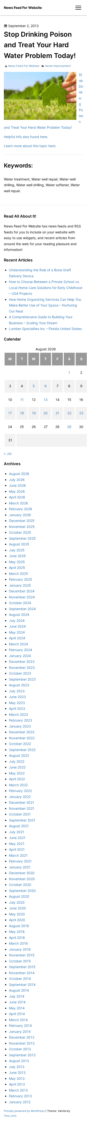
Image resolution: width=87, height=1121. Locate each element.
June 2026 (17, 485)
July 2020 (17, 902)
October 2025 (20, 532)
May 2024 (17, 632)
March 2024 (18, 644)
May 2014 (17, 1008)
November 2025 (22, 527)
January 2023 (20, 726)
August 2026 (19, 474)
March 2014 (18, 1020)
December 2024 (22, 591)
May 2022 (17, 773)
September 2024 (22, 609)
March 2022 (18, 785)
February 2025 (20, 579)
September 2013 (22, 1055)
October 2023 (20, 673)
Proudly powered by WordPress (24, 1111)
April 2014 (17, 1014)
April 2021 (17, 849)
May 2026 (17, 491)
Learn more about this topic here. (30, 146)
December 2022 (21, 732)
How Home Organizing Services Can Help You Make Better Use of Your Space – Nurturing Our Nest (45, 305)
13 (46, 400)
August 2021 (19, 826)
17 (10, 413)
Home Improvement (58, 66)
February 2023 (20, 720)
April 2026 (17, 497)
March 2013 (18, 1090)
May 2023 (17, 703)
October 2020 (20, 885)
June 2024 (17, 626)
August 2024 (19, 615)
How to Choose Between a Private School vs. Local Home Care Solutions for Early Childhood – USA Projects (45, 287)
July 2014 (16, 996)
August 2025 (19, 544)
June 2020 (17, 908)
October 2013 (20, 1049)
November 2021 (21, 808)
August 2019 (19, 926)
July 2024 (17, 620)
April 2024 (17, 638)
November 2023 (22, 667)
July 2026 (17, 480)
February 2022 (20, 791)
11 (22, 400)
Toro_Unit (10, 1115)
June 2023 (17, 697)
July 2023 (17, 691)
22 (69, 413)
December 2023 (22, 661)
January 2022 (20, 797)
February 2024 (20, 650)
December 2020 (22, 873)
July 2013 (16, 1067)
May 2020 (17, 914)
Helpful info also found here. (26, 137)
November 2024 (22, 597)
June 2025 (17, 556)
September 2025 (22, 538)
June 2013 (17, 1072)
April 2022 (17, 779)
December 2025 (22, 521)
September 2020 (22, 891)
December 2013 (21, 1037)
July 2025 (17, 550)
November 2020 (22, 879)
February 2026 (20, 509)
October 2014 (20, 979)
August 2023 (19, 685)
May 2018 (17, 932)
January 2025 (20, 585)
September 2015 (22, 967)
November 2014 (22, 973)
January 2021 (19, 867)
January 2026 (20, 515)
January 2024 (20, 656)
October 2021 (20, 814)
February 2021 (20, 861)
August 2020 (19, 896)
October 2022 (20, 744)
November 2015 (22, 955)
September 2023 (22, 679)
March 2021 (18, 855)
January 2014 (20, 1031)
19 (34, 413)
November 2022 (22, 738)
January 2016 (20, 949)
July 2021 (16, 832)
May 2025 (17, 562)
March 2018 (18, 943)
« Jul (7, 453)
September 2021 (22, 820)
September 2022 (22, 750)
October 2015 (20, 961)
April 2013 (17, 1084)
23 (81, 413)
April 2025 (17, 568)
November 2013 (22, 1043)
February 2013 (20, 1096)
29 (69, 427)
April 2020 (17, 920)
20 (46, 413)
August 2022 (19, 755)
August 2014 (19, 990)
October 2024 (20, 603)
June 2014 (17, 1002)
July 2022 (16, 761)
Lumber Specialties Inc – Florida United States (45, 329)
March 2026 (18, 503)
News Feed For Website (23, 8)
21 (57, 413)
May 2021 (16, 844)
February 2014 (20, 1025)
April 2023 (17, 708)
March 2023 (18, 714)
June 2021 (17, 838)
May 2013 (17, 1078)
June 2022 (17, 767)
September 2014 (22, 984)
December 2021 (21, 802)
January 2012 (19, 1102)
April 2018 (17, 938)
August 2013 (19, 1061)
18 (22, 413)
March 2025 (18, 574)
